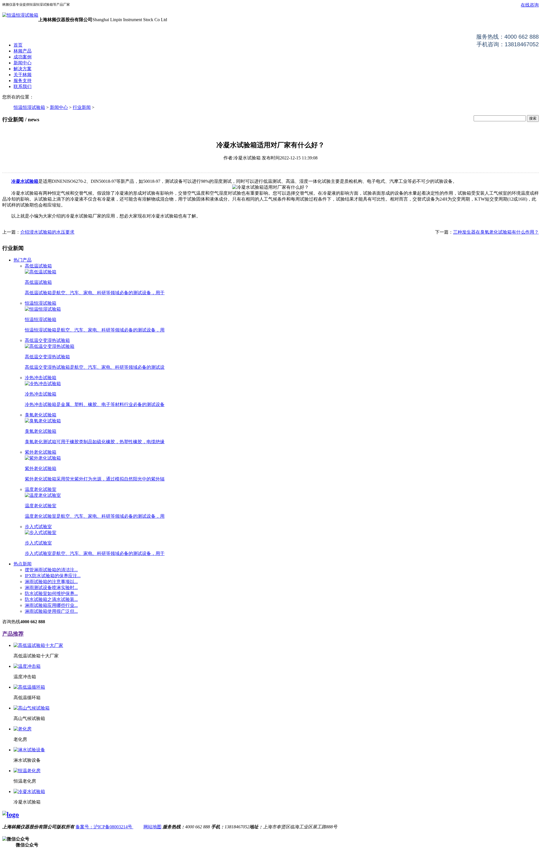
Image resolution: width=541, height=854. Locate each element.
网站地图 (152, 826)
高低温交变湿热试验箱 (47, 340)
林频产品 (23, 51)
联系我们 (23, 86)
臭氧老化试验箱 (40, 414)
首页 (18, 45)
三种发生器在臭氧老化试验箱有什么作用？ (496, 232)
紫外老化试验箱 (40, 452)
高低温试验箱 (38, 266)
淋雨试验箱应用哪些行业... (51, 605)
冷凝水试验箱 (24, 181)
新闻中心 (23, 62)
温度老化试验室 (40, 489)
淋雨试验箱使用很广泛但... (51, 611)
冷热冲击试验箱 (40, 377)
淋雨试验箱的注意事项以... (51, 581)
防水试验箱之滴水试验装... (51, 599)
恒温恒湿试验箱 (29, 107)
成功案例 (23, 56)
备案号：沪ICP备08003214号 (104, 826)
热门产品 (23, 260)
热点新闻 (23, 563)
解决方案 (23, 68)
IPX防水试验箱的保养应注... (53, 575)
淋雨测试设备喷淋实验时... (51, 587)
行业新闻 (82, 107)
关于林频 (23, 74)
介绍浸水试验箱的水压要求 (47, 232)
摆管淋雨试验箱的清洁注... (51, 569)
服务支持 (23, 80)
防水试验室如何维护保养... (51, 593)
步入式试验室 (38, 526)
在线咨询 (530, 5)
